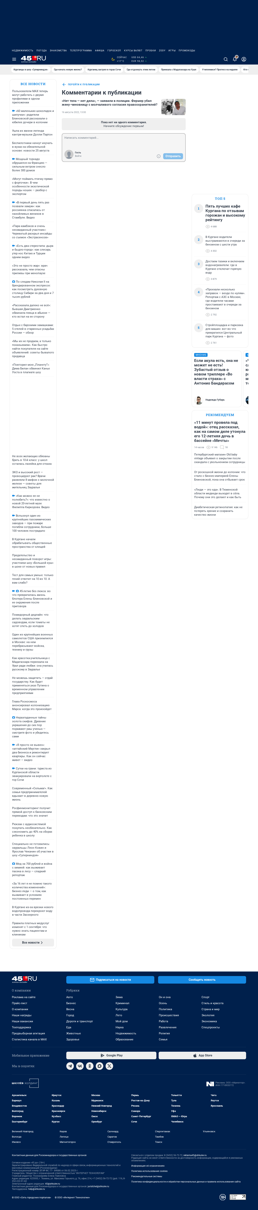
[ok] (89, 1066)
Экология (208, 1015)
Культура (121, 1009)
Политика (165, 1009)
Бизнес (71, 1003)
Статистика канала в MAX (29, 1039)
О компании (20, 1009)
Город (70, 1015)
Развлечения (167, 1027)
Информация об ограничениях (148, 1166)
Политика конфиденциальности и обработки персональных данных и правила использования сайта (186, 1181)
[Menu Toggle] (14, 59)
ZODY (162, 50)
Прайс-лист (19, 1003)
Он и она (165, 997)
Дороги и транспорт (79, 1021)
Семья (163, 1039)
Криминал (122, 1003)
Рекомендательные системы (146, 1176)
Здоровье (72, 1039)
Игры (172, 50)
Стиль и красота (212, 1003)
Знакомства (58, 50)
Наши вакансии (22, 1021)
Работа (163, 1021)
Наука (120, 1027)
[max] (99, 1066)
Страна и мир (210, 1009)
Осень (163, 1003)
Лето (119, 1015)
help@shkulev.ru (36, 1189)
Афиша (99, 50)
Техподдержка (21, 1027)
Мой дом (122, 1021)
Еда (68, 1027)
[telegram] (70, 1066)
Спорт (205, 997)
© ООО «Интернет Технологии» (72, 1197)
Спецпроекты (211, 1027)
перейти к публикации (84, 84)
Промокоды (187, 50)
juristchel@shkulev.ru (98, 1186)
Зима (119, 997)
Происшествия (169, 1015)
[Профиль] (243, 59)
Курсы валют (133, 50)
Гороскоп (114, 50)
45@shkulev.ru (52, 1183)
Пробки (150, 50)
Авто (69, 997)
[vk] (80, 1066)
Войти (78, 156)
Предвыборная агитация (28, 1033)
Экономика (209, 1021)
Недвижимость (22, 50)
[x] (109, 1066)
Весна (70, 1009)
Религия (164, 1033)
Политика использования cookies (149, 1171)
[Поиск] (225, 59)
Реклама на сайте (24, 997)
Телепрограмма (81, 50)
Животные (73, 1033)
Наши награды (22, 1015)
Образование (124, 1039)
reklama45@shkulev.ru (195, 1155)
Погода (41, 50)
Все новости (33, 84)
